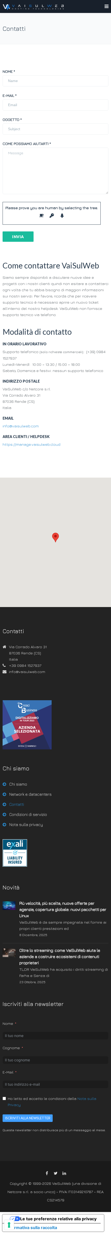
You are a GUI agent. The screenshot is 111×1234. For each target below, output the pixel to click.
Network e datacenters (30, 794)
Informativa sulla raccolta (31, 1227)
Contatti (16, 804)
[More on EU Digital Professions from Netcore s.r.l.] (15, 865)
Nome (8, 1023)
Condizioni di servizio (28, 814)
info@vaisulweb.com (21, 426)
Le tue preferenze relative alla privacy (58, 1218)
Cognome (11, 1048)
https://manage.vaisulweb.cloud (31, 444)
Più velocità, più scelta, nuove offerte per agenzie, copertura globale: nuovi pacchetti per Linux (62, 909)
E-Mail (8, 1072)
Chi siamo (18, 784)
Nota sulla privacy (26, 824)
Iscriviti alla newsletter (27, 1118)
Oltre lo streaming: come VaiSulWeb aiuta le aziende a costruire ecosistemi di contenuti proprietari (59, 956)
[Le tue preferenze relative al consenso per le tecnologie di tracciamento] (9, 1225)
